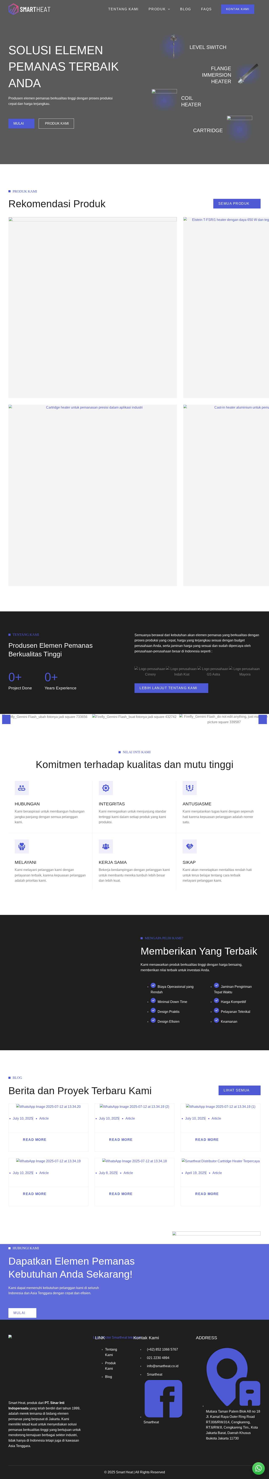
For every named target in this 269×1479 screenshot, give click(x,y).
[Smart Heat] (29, 9)
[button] (237, 9)
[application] (168, 9)
